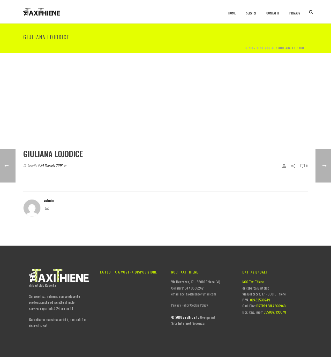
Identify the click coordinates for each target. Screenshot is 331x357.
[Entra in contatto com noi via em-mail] (47, 208)
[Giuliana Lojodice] (165, 104)
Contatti (272, 13)
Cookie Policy (199, 305)
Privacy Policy (180, 305)
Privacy (294, 13)
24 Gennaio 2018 (51, 165)
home (232, 13)
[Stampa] (284, 165)
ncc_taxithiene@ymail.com (198, 294)
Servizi (251, 13)
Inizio (249, 48)
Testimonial (266, 48)
